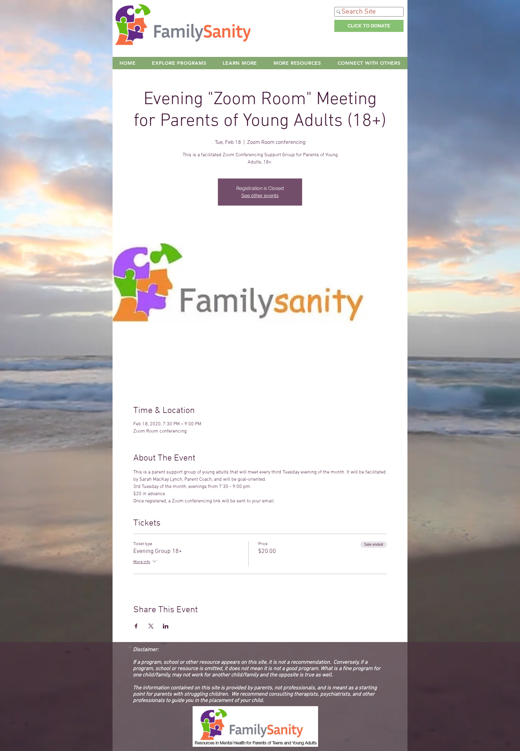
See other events (260, 195)
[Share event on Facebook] (136, 626)
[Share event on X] (151, 626)
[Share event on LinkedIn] (166, 626)
